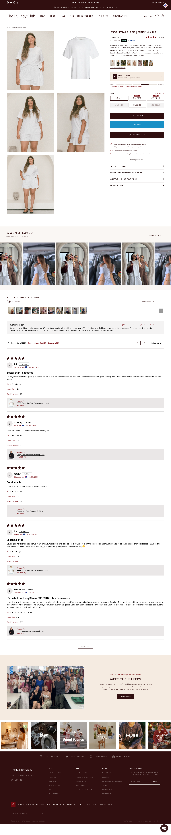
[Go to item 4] (35, 310)
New (42, 16)
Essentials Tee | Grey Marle (19, 27)
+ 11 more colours (118, 68)
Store (104, 785)
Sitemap (157, 821)
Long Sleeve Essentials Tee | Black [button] (30, 454)
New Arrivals (55, 773)
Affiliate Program (84, 790)
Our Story (106, 773)
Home (8, 27)
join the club (79, 3)
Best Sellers (54, 785)
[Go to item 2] (19, 310)
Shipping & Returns (84, 777)
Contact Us (81, 781)
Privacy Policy (128, 821)
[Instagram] (12, 780)
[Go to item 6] (51, 310)
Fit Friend (106, 794)
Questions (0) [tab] (53, 343)
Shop (52, 16)
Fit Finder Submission (112, 781)
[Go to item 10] (83, 310)
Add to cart (137, 116)
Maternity (53, 781)
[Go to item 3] (27, 310)
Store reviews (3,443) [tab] (37, 343)
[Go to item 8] (67, 310)
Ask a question (148, 301)
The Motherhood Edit (81, 16)
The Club (103, 16)
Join (155, 781)
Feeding (52, 777)
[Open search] (138, 343)
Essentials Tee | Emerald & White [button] (30, 511)
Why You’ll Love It (119, 166)
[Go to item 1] (11, 310)
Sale (63, 16)
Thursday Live (120, 16)
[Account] (145, 16)
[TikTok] (16, 780)
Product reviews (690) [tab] (17, 343)
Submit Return (82, 773)
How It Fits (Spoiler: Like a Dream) (126, 173)
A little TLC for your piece (123, 179)
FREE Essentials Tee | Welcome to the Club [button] (34, 403)
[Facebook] (21, 780)
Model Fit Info (117, 185)
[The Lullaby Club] (21, 16)
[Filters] (144, 343)
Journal (106, 777)
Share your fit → (157, 236)
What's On (80, 785)
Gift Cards (53, 794)
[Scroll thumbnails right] (161, 311)
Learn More (126, 697)
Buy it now (137, 125)
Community (107, 790)
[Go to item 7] (59, 310)
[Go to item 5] (43, 310)
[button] (11, 403)
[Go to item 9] (75, 310)
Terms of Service (144, 821)
